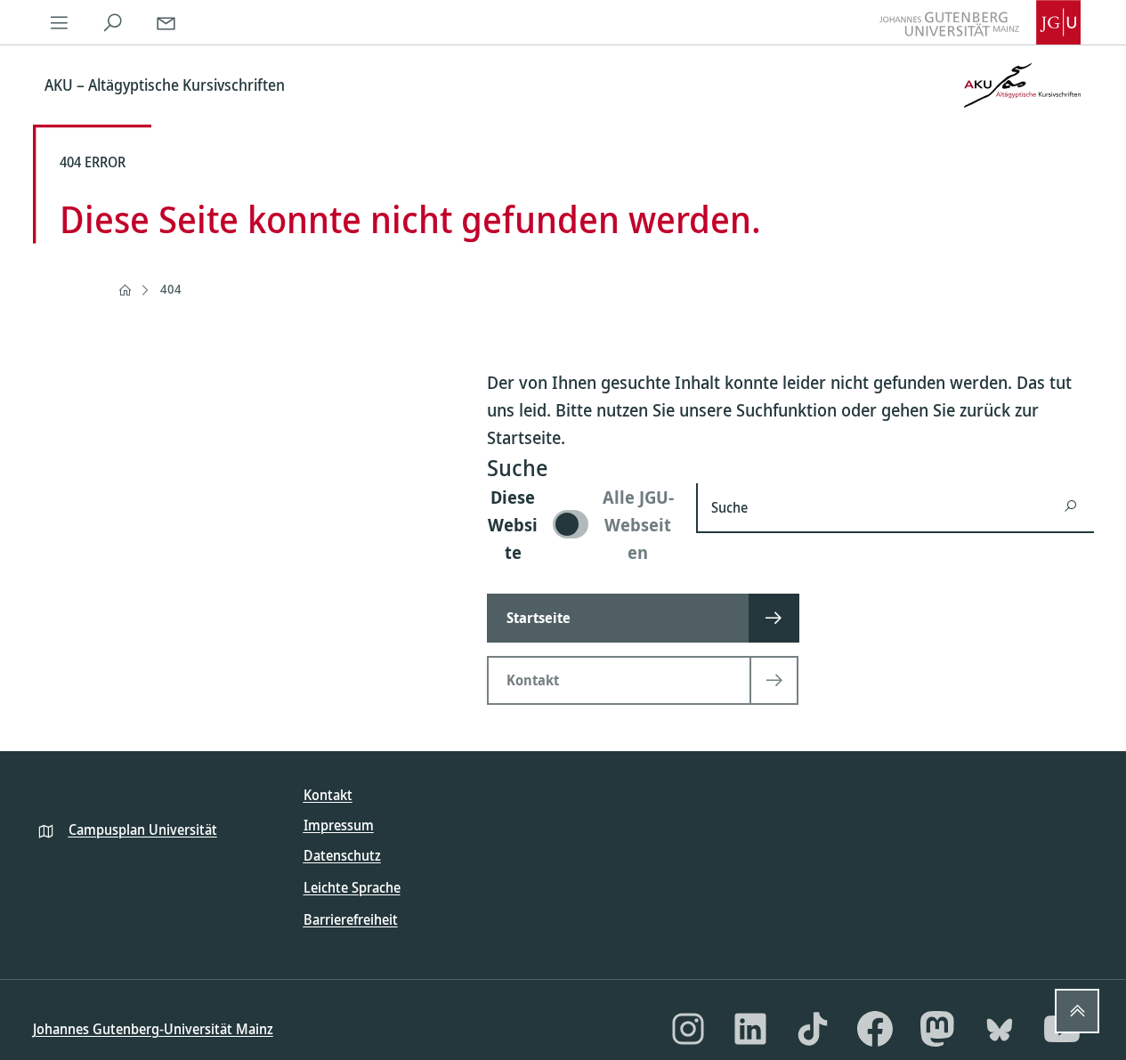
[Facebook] (875, 1029)
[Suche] (113, 22)
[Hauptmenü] (59, 22)
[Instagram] (688, 1029)
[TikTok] (812, 1029)
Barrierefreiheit (351, 919)
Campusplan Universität (143, 829)
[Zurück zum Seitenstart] (1077, 1011)
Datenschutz (342, 855)
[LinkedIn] (750, 1029)
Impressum (339, 825)
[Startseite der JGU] (980, 22)
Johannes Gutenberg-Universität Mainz (153, 1029)
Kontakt (328, 795)
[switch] (581, 524)
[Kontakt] (166, 22)
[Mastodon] (937, 1029)
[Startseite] (124, 290)
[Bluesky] (999, 1029)
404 (171, 288)
